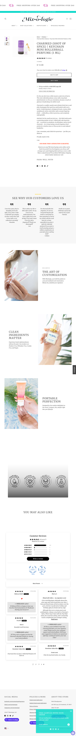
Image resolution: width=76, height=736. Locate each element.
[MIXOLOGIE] (38, 19)
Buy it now (54, 80)
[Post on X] (40, 166)
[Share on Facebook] (37, 166)
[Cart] (71, 19)
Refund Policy (33, 715)
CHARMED (39, 61)
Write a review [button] (38, 559)
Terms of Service (34, 706)
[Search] (5, 19)
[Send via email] (44, 166)
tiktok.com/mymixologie (10, 704)
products (44, 36)
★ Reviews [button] (74, 370)
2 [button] (35, 664)
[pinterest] (55, 729)
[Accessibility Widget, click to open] (73, 733)
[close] (71, 711)
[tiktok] (58, 729)
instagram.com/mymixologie (12, 707)
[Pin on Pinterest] (42, 166)
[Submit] (68, 724)
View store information (47, 91)
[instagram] (53, 729)
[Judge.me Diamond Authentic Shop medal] (32, 569)
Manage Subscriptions (35, 718)
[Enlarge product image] (23, 46)
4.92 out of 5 (42, 539)
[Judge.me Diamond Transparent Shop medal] (42, 569)
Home (38, 36)
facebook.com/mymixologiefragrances (14, 701)
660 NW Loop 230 (55, 86)
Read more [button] (54, 619)
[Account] (67, 19)
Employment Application (36, 700)
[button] (41, 58)
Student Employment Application (38, 703)
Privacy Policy (33, 709)
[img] (19, 591)
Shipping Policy (34, 712)
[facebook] (50, 729)
